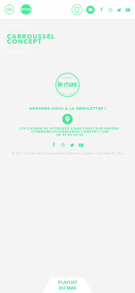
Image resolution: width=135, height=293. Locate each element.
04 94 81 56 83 (70, 135)
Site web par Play (109, 153)
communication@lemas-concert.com (70, 132)
